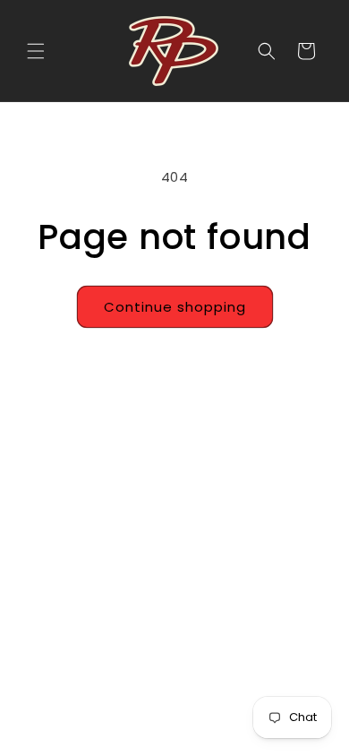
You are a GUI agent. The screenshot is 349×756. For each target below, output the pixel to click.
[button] (35, 51)
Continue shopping (175, 306)
